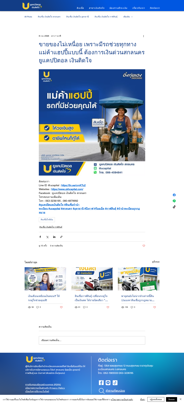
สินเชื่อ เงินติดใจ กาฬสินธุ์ (106, 17)
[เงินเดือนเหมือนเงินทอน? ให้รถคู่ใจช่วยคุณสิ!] (45, 279)
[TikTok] (174, 207)
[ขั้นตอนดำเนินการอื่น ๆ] (143, 36)
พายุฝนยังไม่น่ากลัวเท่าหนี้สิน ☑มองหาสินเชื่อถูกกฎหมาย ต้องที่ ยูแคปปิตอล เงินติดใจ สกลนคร (137, 298)
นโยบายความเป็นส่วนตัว (122, 399)
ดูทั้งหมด (156, 262)
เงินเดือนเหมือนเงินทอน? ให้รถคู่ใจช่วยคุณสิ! (44, 298)
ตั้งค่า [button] (142, 399)
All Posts (28, 17)
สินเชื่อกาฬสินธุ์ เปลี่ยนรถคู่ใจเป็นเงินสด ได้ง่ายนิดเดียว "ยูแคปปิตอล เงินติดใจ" (91, 298)
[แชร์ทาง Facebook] (40, 236)
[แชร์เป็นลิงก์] (61, 236)
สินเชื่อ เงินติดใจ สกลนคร (49, 17)
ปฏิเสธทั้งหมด (156, 399)
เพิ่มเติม (126, 17)
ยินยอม (171, 399)
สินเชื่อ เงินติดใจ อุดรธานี (77, 17)
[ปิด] (180, 399)
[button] (80, 8)
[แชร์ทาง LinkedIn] (54, 236)
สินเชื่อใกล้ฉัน (47, 219)
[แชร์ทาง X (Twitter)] (47, 236)
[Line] (174, 201)
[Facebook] (174, 195)
